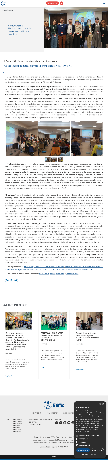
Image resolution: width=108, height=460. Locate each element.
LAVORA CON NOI (35, 424)
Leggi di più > (9, 376)
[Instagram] (72, 422)
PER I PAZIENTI (36, 413)
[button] (104, 3)
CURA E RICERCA (52, 413)
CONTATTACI (33, 422)
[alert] (90, 429)
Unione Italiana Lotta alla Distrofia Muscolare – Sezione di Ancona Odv (64, 269)
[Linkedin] (64, 422)
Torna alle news (7, 10)
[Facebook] (56, 422)
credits (54, 456)
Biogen (52, 273)
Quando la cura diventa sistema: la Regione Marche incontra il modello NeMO (87, 336)
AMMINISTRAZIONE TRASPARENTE (40, 419)
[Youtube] (68, 422)
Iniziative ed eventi (49, 61)
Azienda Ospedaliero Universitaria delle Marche (44, 267)
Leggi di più (86, 431)
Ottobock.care (72, 273)
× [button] (103, 404)
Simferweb (9, 269)
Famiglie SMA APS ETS (24, 269)
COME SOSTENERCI (69, 413)
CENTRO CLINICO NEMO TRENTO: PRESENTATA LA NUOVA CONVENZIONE (52, 336)
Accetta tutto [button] (83, 450)
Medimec (60, 273)
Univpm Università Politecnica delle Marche (84, 267)
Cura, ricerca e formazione (28, 61)
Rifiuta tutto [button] (97, 450)
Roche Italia (44, 273)
